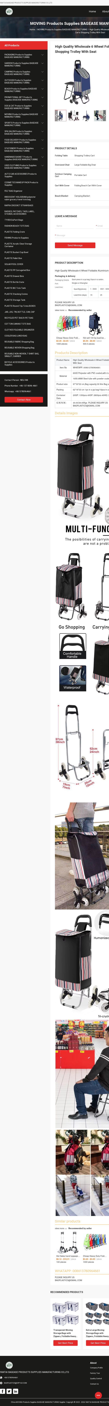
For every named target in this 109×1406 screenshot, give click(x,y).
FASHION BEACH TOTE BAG (17, 226)
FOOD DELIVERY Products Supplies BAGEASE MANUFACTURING (20, 141)
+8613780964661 (23, 391)
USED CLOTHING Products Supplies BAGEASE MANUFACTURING (20, 166)
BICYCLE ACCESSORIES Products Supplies (20, 363)
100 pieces (61, 1261)
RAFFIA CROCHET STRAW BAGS (19, 205)
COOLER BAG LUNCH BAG (16, 336)
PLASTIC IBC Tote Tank (15, 288)
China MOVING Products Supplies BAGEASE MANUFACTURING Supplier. (38, 1402)
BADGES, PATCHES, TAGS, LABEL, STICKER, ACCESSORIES (19, 212)
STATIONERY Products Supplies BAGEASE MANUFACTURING (19, 149)
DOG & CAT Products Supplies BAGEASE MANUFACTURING (18, 107)
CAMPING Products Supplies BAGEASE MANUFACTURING (17, 73)
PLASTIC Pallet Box (13, 258)
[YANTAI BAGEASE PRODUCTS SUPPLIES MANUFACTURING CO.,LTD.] (9, 11)
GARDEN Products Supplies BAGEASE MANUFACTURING (21, 64)
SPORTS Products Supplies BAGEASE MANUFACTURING (22, 124)
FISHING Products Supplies (17, 238)
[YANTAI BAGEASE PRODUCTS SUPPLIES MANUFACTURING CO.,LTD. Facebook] (2, 1391)
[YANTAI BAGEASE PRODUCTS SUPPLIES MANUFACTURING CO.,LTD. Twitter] (9, 1391)
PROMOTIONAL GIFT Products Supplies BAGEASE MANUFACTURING (21, 98)
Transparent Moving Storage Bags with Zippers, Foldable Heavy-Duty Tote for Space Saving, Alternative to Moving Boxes (65, 1333)
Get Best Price (65, 1343)
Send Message (75, 245)
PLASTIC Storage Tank (15, 300)
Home (32, 29)
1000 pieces (61, 343)
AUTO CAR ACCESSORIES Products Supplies (21, 175)
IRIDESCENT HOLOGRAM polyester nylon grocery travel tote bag (20, 198)
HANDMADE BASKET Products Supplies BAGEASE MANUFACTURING (21, 158)
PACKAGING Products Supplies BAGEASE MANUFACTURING (18, 56)
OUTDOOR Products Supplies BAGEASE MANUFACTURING (18, 81)
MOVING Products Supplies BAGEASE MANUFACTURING (62, 29)
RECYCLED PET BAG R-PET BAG (19, 318)
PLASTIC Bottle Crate (14, 282)
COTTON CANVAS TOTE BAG (18, 324)
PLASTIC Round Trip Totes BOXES (20, 306)
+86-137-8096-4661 (28, 386)
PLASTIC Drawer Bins (14, 276)
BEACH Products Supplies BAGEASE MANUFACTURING (21, 90)
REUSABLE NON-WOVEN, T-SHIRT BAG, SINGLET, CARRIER (22, 355)
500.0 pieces (89, 343)
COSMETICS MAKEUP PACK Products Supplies (21, 183)
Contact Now (24, 399)
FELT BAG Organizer (13, 191)
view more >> (73, 310)
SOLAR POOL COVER (14, 264)
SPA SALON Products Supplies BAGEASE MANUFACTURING (18, 132)
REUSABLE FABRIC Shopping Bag (19, 342)
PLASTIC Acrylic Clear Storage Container (18, 245)
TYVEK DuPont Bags (14, 220)
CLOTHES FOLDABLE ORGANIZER (19, 330)
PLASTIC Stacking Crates (16, 294)
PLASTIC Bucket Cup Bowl (16, 252)
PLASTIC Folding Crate (15, 232)
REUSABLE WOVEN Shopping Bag (19, 348)
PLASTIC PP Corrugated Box (17, 270)
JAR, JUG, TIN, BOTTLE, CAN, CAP (20, 312)
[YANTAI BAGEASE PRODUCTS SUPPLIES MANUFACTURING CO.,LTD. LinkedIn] (15, 1391)
